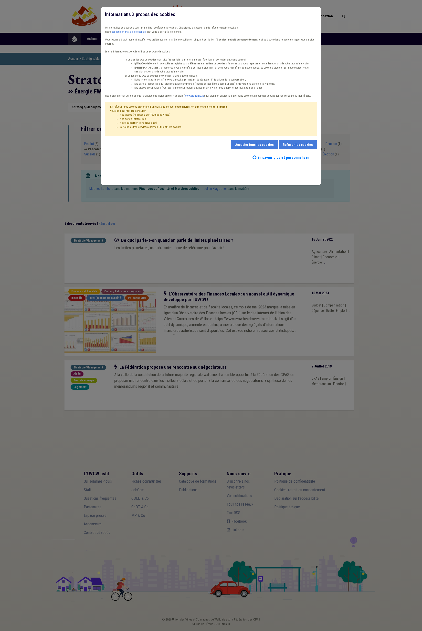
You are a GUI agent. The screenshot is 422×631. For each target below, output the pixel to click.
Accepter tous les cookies (254, 145)
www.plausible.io (194, 95)
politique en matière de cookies (129, 31)
